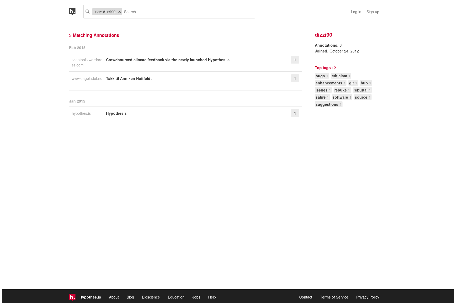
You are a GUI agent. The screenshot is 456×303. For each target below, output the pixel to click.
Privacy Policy (367, 297)
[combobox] (186, 11)
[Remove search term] (119, 11)
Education (176, 297)
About (114, 297)
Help (212, 297)
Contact (305, 297)
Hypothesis (116, 113)
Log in (356, 11)
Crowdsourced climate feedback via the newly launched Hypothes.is (168, 59)
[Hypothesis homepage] (76, 11)
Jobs (196, 297)
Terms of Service (334, 297)
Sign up (373, 11)
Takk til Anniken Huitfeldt (129, 78)
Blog (130, 297)
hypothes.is (82, 113)
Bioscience (151, 297)
